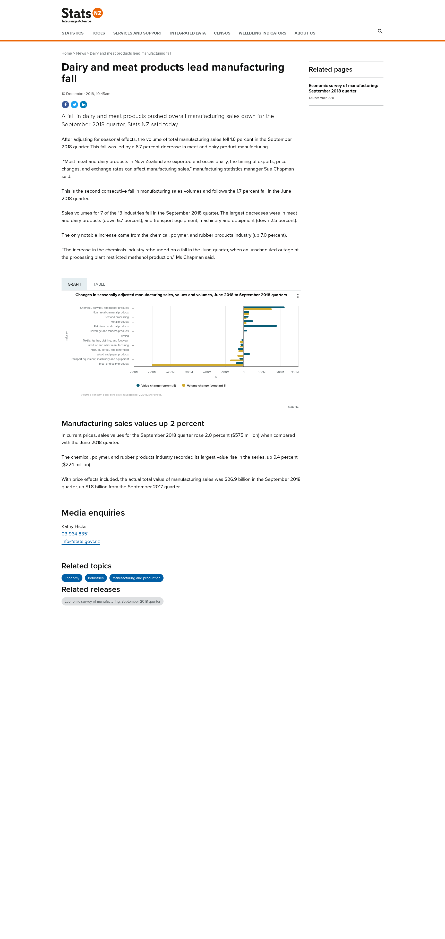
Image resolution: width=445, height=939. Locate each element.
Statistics (73, 33)
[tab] (74, 284)
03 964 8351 (75, 534)
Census (222, 33)
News (81, 53)
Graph (74, 284)
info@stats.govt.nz (81, 541)
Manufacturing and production (136, 578)
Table (99, 284)
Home (67, 53)
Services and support (137, 33)
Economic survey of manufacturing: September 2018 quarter (112, 601)
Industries (96, 578)
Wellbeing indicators (262, 33)
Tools (98, 33)
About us (305, 33)
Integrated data (188, 33)
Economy (72, 578)
